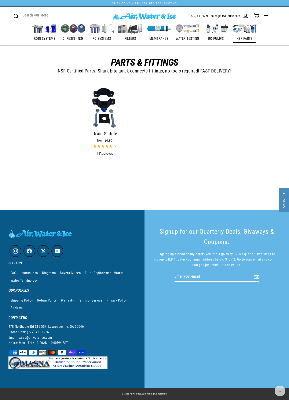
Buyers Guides (70, 273)
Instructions (29, 273)
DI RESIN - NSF (73, 39)
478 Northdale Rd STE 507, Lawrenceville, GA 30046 (46, 327)
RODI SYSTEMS (44, 39)
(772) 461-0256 (199, 16)
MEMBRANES (158, 39)
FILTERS (130, 39)
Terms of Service (90, 300)
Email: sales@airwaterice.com (30, 338)
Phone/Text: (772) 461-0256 (28, 332)
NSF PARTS (244, 39)
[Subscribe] (255, 277)
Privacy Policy (116, 300)
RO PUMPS (216, 39)
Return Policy (47, 300)
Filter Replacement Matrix (104, 273)
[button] (284, 200)
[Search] (16, 15)
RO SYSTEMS (101, 39)
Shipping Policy (22, 300)
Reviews (16, 308)
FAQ (13, 273)
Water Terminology (24, 280)
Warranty (67, 300)
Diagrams (49, 273)
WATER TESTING (187, 39)
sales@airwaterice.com (225, 16)
